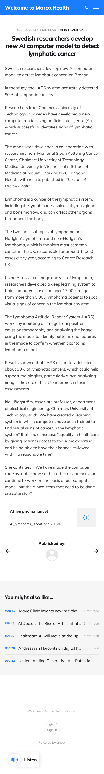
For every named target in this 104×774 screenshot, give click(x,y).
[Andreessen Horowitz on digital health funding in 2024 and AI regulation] (52, 648)
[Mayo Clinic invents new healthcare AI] (52, 611)
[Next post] (96, 551)
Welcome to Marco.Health (37, 7)
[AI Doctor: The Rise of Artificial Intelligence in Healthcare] (52, 623)
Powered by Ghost (52, 742)
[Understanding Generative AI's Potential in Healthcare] (52, 661)
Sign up (52, 724)
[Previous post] (8, 551)
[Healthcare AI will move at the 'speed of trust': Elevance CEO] (52, 636)
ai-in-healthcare (73, 30)
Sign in (52, 730)
